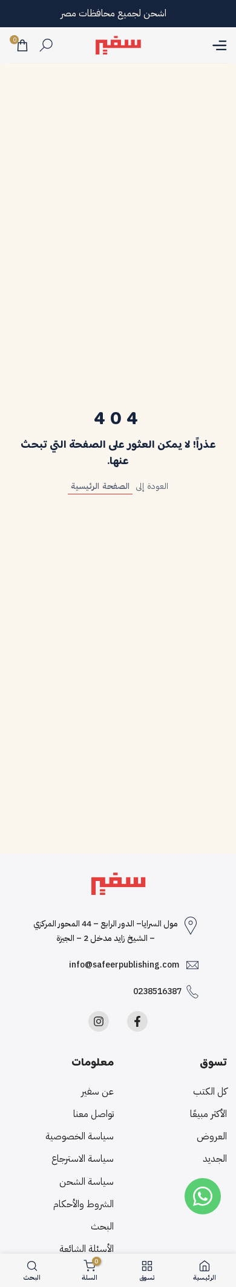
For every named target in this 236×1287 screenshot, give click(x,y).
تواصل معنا (93, 1114)
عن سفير (97, 1091)
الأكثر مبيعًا (208, 1114)
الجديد (215, 1158)
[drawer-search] (46, 45)
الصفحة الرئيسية (100, 486)
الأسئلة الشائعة (86, 1249)
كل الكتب (210, 1091)
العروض (212, 1136)
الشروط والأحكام (83, 1204)
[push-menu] (219, 45)
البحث (102, 1226)
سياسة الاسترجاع (82, 1158)
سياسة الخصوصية (79, 1136)
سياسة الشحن (86, 1181)
